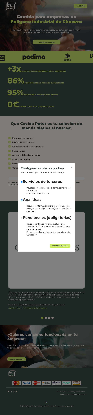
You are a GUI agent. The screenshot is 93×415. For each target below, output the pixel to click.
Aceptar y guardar (60, 246)
